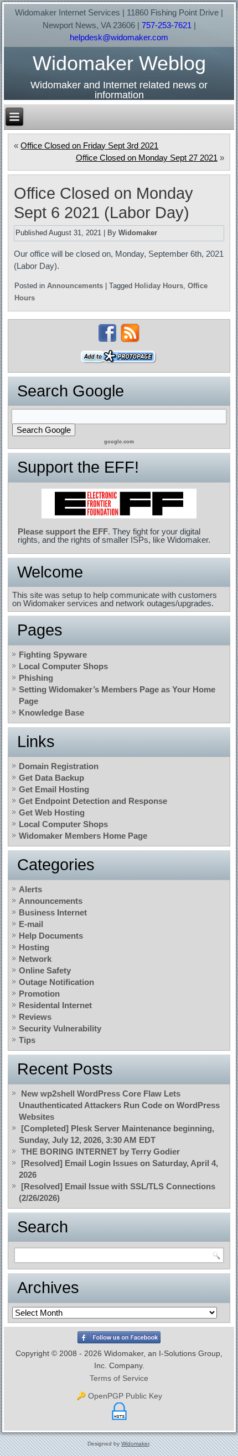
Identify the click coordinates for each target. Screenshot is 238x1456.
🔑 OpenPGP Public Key (119, 1395)
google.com (119, 441)
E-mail (31, 924)
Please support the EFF (63, 531)
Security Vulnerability (60, 1028)
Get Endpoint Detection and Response (93, 801)
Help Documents (51, 935)
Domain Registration (59, 766)
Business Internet (53, 912)
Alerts (30, 889)
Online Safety (45, 970)
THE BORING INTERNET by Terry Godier (100, 1151)
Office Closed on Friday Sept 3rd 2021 (89, 145)
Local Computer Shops (63, 666)
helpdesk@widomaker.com (119, 37)
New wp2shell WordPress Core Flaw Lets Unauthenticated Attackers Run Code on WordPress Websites (119, 1105)
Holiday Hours (158, 286)
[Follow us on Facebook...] (107, 333)
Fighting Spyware (53, 654)
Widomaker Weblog (119, 63)
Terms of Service (119, 1378)
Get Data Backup (51, 777)
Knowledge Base (51, 712)
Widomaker (137, 233)
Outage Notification (56, 982)
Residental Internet (55, 1005)
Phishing (36, 677)
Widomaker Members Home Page (83, 835)
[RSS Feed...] (130, 333)
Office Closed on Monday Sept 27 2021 (147, 157)
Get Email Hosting (54, 789)
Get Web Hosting (52, 812)
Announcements (75, 286)
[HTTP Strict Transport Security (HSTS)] (119, 1420)
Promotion (39, 993)
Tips (27, 1040)
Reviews (35, 1016)
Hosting (34, 947)
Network (35, 958)
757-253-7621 (167, 25)
